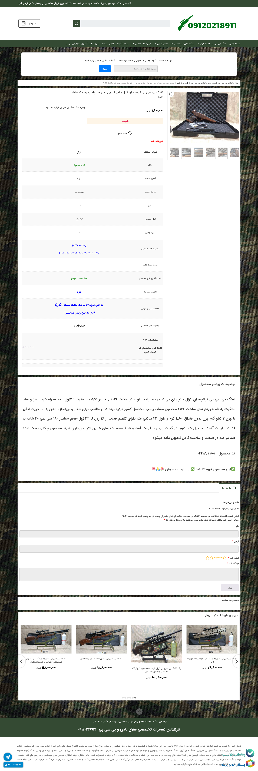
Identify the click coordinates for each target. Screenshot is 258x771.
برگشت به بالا (126, 711)
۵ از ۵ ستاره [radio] (207, 558)
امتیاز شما (233, 558)
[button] (171, 94)
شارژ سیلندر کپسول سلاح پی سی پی (82, 44)
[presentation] (18, 661)
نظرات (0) (226, 488)
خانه (237, 83)
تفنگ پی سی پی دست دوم (213, 44)
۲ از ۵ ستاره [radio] (220, 558)
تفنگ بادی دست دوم (184, 44)
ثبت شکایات (122, 44)
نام (236, 526)
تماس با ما (136, 44)
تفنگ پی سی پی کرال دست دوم (191, 83)
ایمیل (235, 541)
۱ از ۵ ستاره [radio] (224, 558)
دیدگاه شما (233, 563)
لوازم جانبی (162, 44)
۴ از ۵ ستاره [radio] (211, 558)
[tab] (230, 488)
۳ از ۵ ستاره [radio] (216, 558)
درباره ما (147, 44)
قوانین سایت (108, 44)
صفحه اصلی (234, 44)
